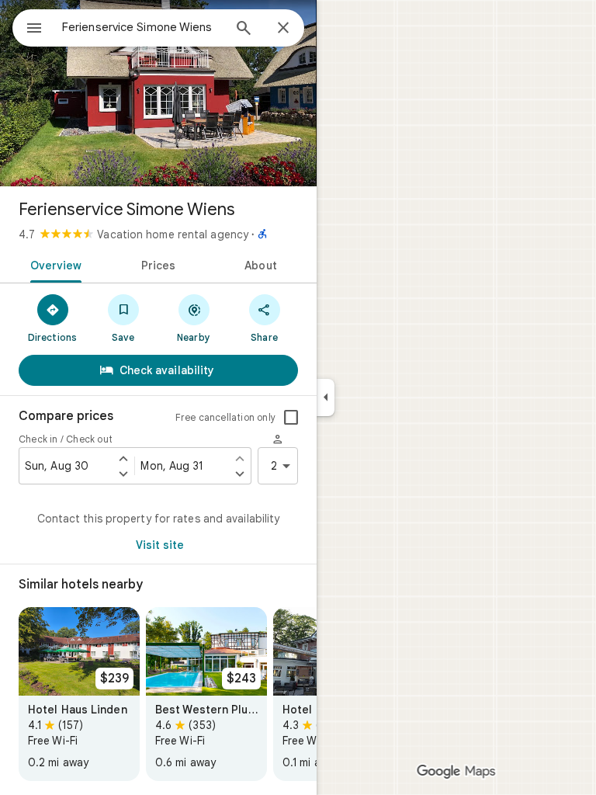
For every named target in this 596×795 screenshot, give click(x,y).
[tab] (53, 264)
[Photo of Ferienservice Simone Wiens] (158, 93)
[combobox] (142, 27)
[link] (79, 694)
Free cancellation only (225, 417)
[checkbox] (291, 417)
